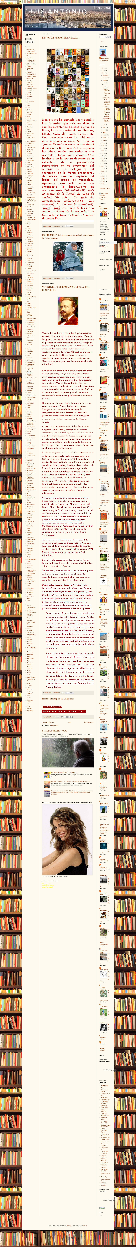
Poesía (28, 561)
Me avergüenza (31, 473)
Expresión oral (31, 327)
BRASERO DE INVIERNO (104, 647)
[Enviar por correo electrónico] (66, 226)
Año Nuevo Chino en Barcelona (30, 82)
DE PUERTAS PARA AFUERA (104, 482)
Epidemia (29, 299)
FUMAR (29, 353)
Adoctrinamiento (31, 64)
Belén (28, 116)
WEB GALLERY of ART (105, 1180)
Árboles (29, 94)
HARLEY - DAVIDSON (30, 383)
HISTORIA (30, 388)
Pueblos (29, 583)
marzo (105, 135)
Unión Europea (31, 677)
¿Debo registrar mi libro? (104, 611)
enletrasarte (103, 867)
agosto (105, 87)
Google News (104, 1147)
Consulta (29, 207)
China (28, 162)
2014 (102, 166)
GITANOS (30, 360)
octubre (105, 80)
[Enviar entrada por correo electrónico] (62, 226)
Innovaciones (30, 403)
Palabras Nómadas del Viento (103, 721)
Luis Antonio (105, 58)
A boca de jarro (104, 795)
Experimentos (30, 320)
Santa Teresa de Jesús (31, 623)
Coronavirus (30, 211)
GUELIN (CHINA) (29, 375)
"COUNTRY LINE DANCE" (31, 50)
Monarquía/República (31, 490)
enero (104, 140)
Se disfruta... (108, 346)
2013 (102, 168)
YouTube (29, 708)
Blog (28, 129)
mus (28, 500)
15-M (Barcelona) (31, 53)
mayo (104, 130)
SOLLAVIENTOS (105, 1174)
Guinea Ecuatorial (32, 378)
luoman (69, 1225)
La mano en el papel (104, 1007)
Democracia (30, 243)
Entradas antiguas (88, 722)
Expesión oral (30, 322)
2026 (102, 68)
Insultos (29, 405)
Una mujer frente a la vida (104, 503)
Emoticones (30, 288)
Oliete (28, 519)
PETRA (29, 552)
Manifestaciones (31, 468)
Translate (105, 247)
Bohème (102, 943)
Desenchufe (30, 256)
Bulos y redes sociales (30, 138)
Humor (29, 393)
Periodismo (30, 548)
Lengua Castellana (29, 443)
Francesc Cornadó (102, 463)
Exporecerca (30, 325)
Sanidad (29, 618)
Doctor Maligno (105, 1099)
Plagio (28, 557)
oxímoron (29, 532)
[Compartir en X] (69, 226)
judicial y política (31, 429)
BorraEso (102, 928)
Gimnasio (29, 358)
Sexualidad (30, 630)
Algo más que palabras (104, 357)
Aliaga (29, 66)
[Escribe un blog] (67, 226)
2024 (102, 73)
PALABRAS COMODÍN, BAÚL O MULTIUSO (64, 772)
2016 (102, 161)
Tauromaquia (30, 652)
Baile (28, 108)
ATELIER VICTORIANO (104, 511)
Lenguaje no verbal (30, 449)
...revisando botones (103, 576)
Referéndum (30, 588)
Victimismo (30, 698)
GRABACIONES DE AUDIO (31, 365)
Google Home (30, 362)
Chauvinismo (30, 160)
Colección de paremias (30, 187)
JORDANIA (30, 418)
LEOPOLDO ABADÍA (104, 1102)
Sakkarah (102, 771)
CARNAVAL (30, 143)
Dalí (28, 226)
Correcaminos (104, 430)
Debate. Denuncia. (29, 231)
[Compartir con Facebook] (71, 226)
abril (104, 132)
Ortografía (30, 526)
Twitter (29, 673)
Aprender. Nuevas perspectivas (31, 89)
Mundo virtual (31, 498)
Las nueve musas (104, 501)
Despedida (29, 260)
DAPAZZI (102, 859)
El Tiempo (30, 283)
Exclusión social (31, 318)
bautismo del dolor (104, 869)
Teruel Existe (30, 658)
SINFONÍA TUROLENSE (105, 1114)
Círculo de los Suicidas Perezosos (104, 441)
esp (28, 301)
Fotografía (30, 347)
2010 (102, 176)
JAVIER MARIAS (103, 1159)
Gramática (29, 372)
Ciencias (29, 169)
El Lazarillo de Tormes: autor (105, 1135)
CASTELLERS (31, 148)
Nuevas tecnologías (30, 514)
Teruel (28, 656)
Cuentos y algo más (104, 706)
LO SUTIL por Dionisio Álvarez (104, 341)
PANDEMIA (30, 537)
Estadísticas (104, 1105)
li (27, 458)
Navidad (29, 509)
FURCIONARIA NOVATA (104, 624)
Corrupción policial (30, 214)
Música (29, 502)
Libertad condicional (103, 988)
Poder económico (31, 559)
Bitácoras (29, 127)
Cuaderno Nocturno (102, 840)
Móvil (28, 493)
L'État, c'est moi (104, 861)
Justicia (29, 433)
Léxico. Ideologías (29, 452)
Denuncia (29, 245)
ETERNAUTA (104, 737)
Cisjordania (30, 182)
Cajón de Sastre (31, 141)
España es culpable (102, 432)
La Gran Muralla (31, 438)
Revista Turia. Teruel (30, 597)
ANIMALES (30, 79)
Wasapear (29, 704)
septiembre (106, 83)
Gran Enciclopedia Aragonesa (104, 1151)
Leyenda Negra (31, 456)
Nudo (108, 930)
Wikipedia (103, 1183)
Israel (28, 410)
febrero (105, 137)
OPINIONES (30, 521)
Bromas (29, 131)
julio (104, 125)
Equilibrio (108, 726)
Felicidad (29, 333)
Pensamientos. (31, 543)
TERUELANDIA (104, 209)
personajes (29, 550)
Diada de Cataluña (29, 265)
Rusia (28, 600)
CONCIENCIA (31, 193)
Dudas (28, 275)
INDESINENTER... (104, 825)
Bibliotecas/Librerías (32, 121)
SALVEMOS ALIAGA (104, 1170)
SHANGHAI (30, 633)
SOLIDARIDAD (31, 647)
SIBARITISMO (31, 635)
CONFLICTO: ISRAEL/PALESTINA (31, 200)
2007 (102, 184)
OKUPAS (29, 517)
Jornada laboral (31, 421)
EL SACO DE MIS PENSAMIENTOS (104, 551)
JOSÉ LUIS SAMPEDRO (30, 423)
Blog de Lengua (104, 609)
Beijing (29, 114)
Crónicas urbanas (31, 219)
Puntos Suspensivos (104, 1096)
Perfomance (30, 546)
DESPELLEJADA (108, 900)
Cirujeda (29, 180)
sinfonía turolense (102, 1049)
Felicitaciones (30, 336)
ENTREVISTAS (31, 297)
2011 (102, 173)
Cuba (28, 222)
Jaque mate (102, 797)
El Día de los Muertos (30, 280)
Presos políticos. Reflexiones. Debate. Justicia (31, 571)
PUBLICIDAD (31, 581)
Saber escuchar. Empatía (31, 608)
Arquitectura (30, 101)
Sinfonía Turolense (29, 642)
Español (29, 305)
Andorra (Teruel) (31, 76)
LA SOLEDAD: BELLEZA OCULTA (54, 731)
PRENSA (29, 568)
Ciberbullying (30, 167)
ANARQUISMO (31, 74)
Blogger (85, 1225)
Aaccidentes (30, 58)
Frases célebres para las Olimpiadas (58, 698)
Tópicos (29, 661)
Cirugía (29, 178)
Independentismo (31, 395)
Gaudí (28, 355)
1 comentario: (56, 717)
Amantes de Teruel (30, 69)
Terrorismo (30, 654)
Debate (29, 228)
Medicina (29, 475)
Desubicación (30, 262)
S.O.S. (29, 605)
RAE (28, 586)
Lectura (29, 440)
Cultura (29, 224)
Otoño (28, 530)
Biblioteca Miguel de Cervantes (105, 1126)
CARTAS (29, 145)
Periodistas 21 (104, 1163)
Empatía (29, 290)
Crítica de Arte (31, 217)
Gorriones (108, 395)
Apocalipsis (30, 86)
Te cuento (102, 1044)
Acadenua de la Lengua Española (31, 61)
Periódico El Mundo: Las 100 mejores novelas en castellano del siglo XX (70, 782)
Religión (29, 594)
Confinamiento (31, 197)
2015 (102, 163)
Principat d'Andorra (29, 576)
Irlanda (29, 407)
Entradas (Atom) (53, 725)
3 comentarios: (56, 692)
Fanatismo (29, 329)
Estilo (28, 310)
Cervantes (29, 158)
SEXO (28, 628)
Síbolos (29, 637)
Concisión (29, 195)
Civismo (29, 184)
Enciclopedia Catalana (104, 1144)
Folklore (29, 344)
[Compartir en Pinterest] (73, 226)
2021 (102, 148)
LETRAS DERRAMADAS (104, 687)
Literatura (29, 460)
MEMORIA (30, 481)
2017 (102, 158)
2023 (102, 143)
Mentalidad (30, 483)
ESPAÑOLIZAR (31, 308)
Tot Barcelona (104, 323)
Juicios (29, 431)
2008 (102, 181)
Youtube (103, 1185)
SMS (28, 645)
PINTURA (104, 1165)
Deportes (29, 251)
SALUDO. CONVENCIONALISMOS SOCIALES (32, 613)
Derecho (29, 254)
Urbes (28, 683)
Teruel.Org (104, 1177)
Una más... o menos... (103, 893)
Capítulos (102, 1023)
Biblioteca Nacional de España (104, 1130)
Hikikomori (30, 386)
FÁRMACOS (30, 331)
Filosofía (29, 342)
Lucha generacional (30, 463)
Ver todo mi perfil (104, 60)
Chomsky (29, 164)
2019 (102, 153)
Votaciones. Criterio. (30, 701)
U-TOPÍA (102, 632)
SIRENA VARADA (103, 1110)
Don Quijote (30, 273)
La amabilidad (31, 435)
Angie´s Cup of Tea (104, 804)
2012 (102, 171)
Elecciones (30, 285)
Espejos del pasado (103, 1038)
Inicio (69, 722)
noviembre (106, 78)
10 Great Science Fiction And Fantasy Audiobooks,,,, (104, 710)
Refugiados (30, 592)
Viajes (28, 696)
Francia (29, 349)
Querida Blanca (104, 944)
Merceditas (108, 1026)
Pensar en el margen (104, 1090)
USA (28, 687)
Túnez (28, 670)
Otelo (28, 528)
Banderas (29, 110)
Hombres (29, 390)
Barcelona (29, 112)
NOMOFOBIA (31, 511)
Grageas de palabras (30, 369)
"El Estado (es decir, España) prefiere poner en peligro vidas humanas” (104, 830)
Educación (30, 277)
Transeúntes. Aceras (30, 663)
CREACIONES (104, 970)
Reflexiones (30, 590)
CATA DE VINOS (30, 150)
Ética (28, 312)
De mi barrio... (108, 1013)
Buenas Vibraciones (103, 752)
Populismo (30, 566)
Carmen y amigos (105, 1093)
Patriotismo (30, 541)
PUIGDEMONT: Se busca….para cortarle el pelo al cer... (107, 101)
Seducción (29, 626)
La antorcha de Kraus (104, 301)
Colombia (29, 190)
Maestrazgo (30, 466)
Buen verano (108, 636)
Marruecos (30, 470)
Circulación (30, 176)
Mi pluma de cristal (103, 667)
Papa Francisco (31, 539)
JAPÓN (29, 416)
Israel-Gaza (30, 412)
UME (28, 675)
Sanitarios (29, 620)
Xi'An (28, 706)
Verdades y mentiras (30, 692)
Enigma (29, 292)
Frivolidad (30, 351)
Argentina (29, 97)
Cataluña (29, 153)
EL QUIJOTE (105, 1142)
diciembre (106, 75)
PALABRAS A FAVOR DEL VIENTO (104, 532)
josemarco (103, 786)
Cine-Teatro (30, 173)
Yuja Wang (30, 710)
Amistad (29, 72)
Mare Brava (103, 875)
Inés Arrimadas (31, 397)
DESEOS (29, 258)
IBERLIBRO (104, 1108)
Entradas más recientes (48, 722)
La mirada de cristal (104, 951)
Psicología (29, 579)
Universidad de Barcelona (31, 680)
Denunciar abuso (104, 189)
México (29, 485)
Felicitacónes (30, 338)
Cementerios (30, 156)
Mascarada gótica (108, 381)
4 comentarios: (56, 278)
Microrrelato (30, 487)
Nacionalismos (31, 504)
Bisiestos (29, 125)
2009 (102, 179)
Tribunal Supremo (29, 667)
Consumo (29, 209)
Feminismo (30, 340)
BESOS (29, 119)
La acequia (103, 392)
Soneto (29, 650)
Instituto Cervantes (103, 1156)
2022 (102, 146)
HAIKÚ (29, 380)
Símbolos (29, 639)
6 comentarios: (56, 226)
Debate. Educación (30, 240)
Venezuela (29, 690)
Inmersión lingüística (29, 400)
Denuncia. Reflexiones (30, 248)
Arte (28, 103)
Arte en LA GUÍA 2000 (104, 1122)
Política (29, 563)
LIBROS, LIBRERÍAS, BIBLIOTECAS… (61, 37)
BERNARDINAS (104, 376)
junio (104, 127)
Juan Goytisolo (31, 427)
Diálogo (29, 268)
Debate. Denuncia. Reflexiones (30, 235)
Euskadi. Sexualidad (30, 315)
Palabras (29, 535)
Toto (102, 1088)
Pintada (29, 555)
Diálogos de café (31, 271)
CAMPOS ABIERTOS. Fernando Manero (103, 409)
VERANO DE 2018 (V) (103, 788)
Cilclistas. (29, 171)
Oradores (29, 524)
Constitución (30, 204)
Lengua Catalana (31, 446)
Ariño (28, 99)
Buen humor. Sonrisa (30, 134)
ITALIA (29, 414)
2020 (102, 151)
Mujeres (29, 495)
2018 (102, 156)
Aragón (29, 92)
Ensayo (29, 294)
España (29, 303)
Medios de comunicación (30, 478)
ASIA (28, 105)
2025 (102, 70)
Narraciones (30, 507)
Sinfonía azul (103, 910)
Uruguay (29, 685)
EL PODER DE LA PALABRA (105, 1138)
